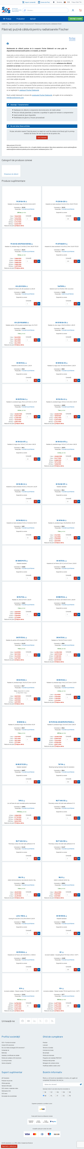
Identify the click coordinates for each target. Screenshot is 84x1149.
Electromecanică (29, 24)
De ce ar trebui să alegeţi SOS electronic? (13, 1048)
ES (64, 1096)
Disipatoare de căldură (11, 174)
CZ (51, 1092)
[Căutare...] (25, 10)
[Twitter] (40, 1021)
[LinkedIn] (34, 1021)
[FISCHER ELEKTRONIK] (72, 39)
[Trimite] (81, 1084)
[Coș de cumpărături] (79, 10)
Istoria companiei (6, 1063)
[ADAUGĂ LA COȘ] (35, 219)
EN (64, 1092)
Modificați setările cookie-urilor (51, 1066)
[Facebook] (22, 1021)
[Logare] (73, 11)
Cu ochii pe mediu (7, 1060)
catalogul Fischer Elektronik (29, 90)
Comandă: (28, 216)
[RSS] (52, 1021)
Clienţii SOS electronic (8, 1045)
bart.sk (31, 1143)
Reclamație (46, 1053)
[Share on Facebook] (8, 44)
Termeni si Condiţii (48, 1048)
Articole (22, 24)
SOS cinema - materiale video (10, 1088)
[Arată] (38, 219)
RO (45, 1096)
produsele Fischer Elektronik (42, 95)
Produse (45, 1042)
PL (51, 1096)
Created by (24, 1143)
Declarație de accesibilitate (9, 1096)
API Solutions (5, 1078)
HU (57, 1092)
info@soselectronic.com (15, 98)
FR (70, 1096)
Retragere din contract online (51, 1063)
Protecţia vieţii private (49, 1060)
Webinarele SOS (6, 1091)
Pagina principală (13, 24)
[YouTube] (28, 1021)
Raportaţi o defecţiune (9, 1146)
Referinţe (4, 1053)
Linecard (45, 1045)
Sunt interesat (42, 137)
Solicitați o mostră (76, 19)
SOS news (4, 1093)
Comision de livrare (48, 1050)
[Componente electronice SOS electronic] (11, 10)
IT (57, 1096)
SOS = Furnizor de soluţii (8, 1042)
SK (45, 1092)
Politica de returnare (48, 1055)
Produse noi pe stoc (7, 1081)
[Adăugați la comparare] (26, 201)
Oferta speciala (6, 1083)
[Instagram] (46, 1021)
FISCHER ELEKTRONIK (28, 209)
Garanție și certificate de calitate (10, 1055)
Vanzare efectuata (6, 1086)
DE (70, 1092)
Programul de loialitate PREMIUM (52, 1058)
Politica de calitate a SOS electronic (11, 1058)
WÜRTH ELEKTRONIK (68, 294)
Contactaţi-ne (5, 1050)
